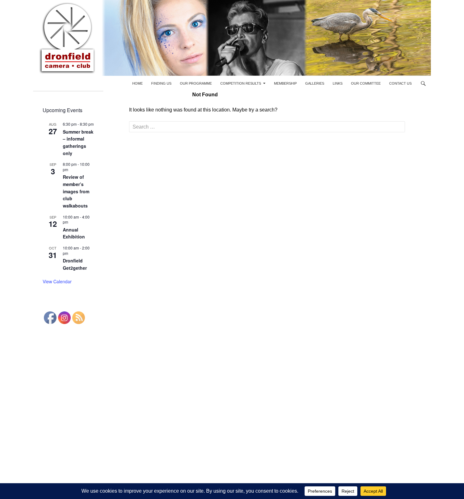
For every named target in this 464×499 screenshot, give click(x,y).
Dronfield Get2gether (75, 264)
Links (337, 83)
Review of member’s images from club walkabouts (76, 191)
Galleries (314, 83)
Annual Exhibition (74, 233)
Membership (285, 83)
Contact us (400, 83)
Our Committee (366, 83)
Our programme (196, 83)
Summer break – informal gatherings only (78, 142)
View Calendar (57, 281)
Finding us (161, 83)
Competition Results (240, 83)
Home (137, 83)
